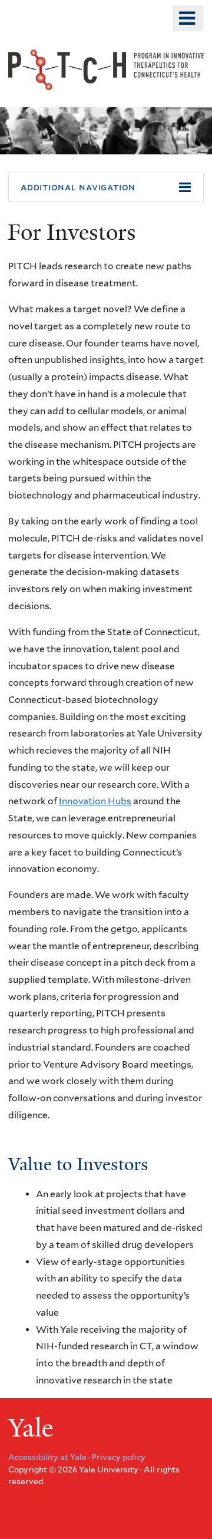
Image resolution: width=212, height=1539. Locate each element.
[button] (106, 187)
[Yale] (32, 1430)
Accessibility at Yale (47, 1457)
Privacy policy (118, 1457)
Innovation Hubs (95, 801)
